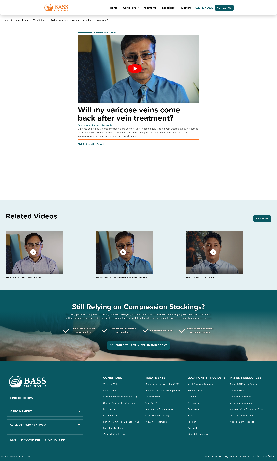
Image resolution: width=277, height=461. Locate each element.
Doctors (186, 8)
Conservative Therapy (157, 415)
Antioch (192, 421)
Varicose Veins (111, 384)
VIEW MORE (262, 218)
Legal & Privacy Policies (264, 456)
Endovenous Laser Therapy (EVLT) (163, 390)
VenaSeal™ (151, 403)
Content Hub (237, 390)
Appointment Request (242, 421)
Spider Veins (110, 390)
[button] (131, 8)
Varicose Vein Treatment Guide (247, 409)
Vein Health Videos (240, 396)
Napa (190, 415)
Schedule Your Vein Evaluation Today (138, 345)
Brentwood (194, 409)
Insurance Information (242, 415)
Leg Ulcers (109, 409)
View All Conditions (114, 434)
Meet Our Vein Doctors (200, 384)
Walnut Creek (195, 390)
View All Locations (198, 434)
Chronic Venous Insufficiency (119, 403)
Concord (192, 428)
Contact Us (224, 7)
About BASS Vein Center (243, 384)
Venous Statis (110, 415)
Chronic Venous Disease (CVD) (120, 396)
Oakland (192, 396)
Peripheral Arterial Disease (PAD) (121, 421)
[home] (56, 8)
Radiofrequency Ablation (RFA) (162, 384)
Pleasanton (194, 403)
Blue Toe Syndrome (113, 428)
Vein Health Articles (241, 403)
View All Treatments (156, 421)
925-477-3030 (204, 8)
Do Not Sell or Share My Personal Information (226, 456)
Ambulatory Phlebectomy (159, 409)
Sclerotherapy (153, 396)
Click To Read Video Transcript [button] (92, 144)
